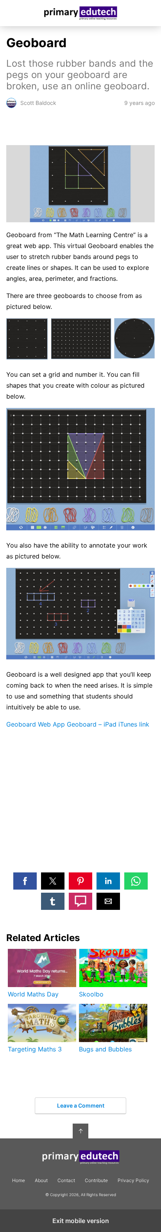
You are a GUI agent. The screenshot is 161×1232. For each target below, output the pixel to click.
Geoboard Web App (35, 724)
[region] (80, 806)
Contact (66, 1180)
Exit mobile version (80, 1221)
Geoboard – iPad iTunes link (108, 724)
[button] (25, 881)
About (41, 1180)
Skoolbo (91, 994)
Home (18, 1180)
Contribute (96, 1180)
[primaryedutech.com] (80, 1157)
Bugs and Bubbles (105, 1049)
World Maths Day (33, 994)
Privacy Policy (133, 1180)
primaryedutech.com (81, 13)
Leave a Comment (80, 1105)
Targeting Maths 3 (35, 1049)
